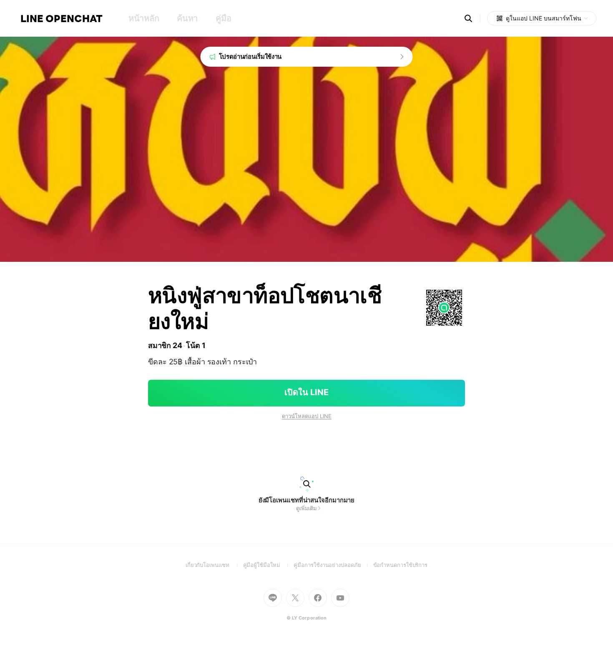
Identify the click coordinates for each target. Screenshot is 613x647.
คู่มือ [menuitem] (223, 18)
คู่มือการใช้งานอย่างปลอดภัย (333, 565)
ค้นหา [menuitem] (187, 18)
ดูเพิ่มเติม (306, 508)
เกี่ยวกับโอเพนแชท (214, 565)
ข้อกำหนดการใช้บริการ (400, 565)
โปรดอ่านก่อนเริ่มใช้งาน (250, 56)
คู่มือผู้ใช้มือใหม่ (268, 565)
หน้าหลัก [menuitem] (143, 18)
